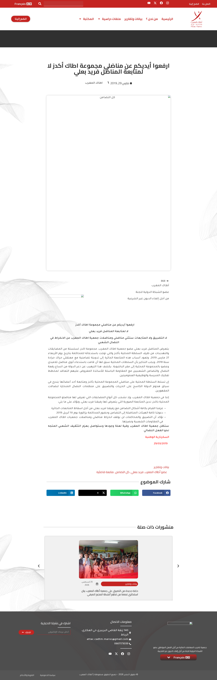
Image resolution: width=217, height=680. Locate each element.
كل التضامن (122, 472)
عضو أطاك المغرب (156, 472)
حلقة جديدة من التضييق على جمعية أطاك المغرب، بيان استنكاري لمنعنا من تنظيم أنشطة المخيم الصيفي (109, 592)
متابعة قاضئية (105, 472)
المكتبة (88, 19)
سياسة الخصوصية (47, 675)
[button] (156, 493)
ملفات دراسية (111, 19)
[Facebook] (161, 3)
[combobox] (63, 3)
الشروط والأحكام (27, 675)
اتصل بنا (206, 4)
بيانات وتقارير (133, 19)
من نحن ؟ (152, 19)
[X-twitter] (155, 3)
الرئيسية (167, 19)
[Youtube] (149, 3)
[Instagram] (167, 3)
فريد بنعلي (137, 472)
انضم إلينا (194, 4)
